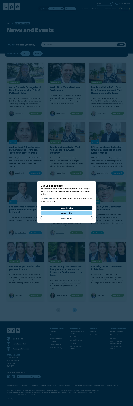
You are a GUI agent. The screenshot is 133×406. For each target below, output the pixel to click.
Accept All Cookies (66, 208)
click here (48, 198)
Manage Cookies (66, 218)
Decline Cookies (66, 213)
